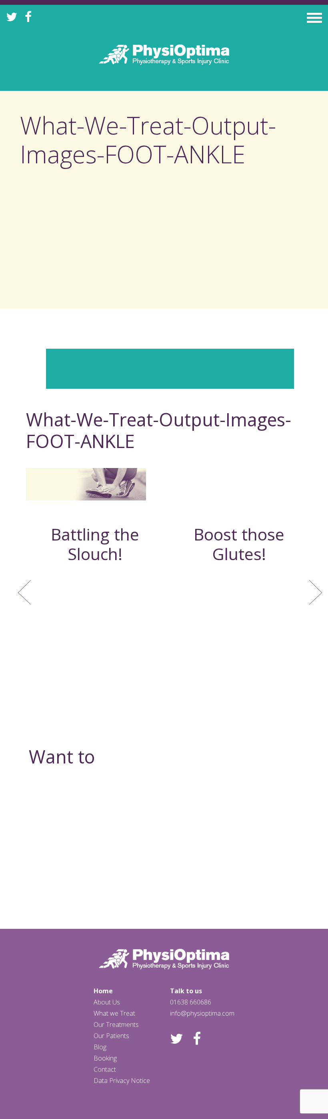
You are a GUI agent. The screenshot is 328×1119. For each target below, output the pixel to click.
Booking (105, 1058)
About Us (107, 1002)
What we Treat (114, 1013)
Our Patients (111, 1035)
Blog (100, 1047)
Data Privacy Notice (122, 1080)
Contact (105, 1069)
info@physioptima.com (202, 1013)
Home (103, 990)
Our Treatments (116, 1024)
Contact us (164, 874)
